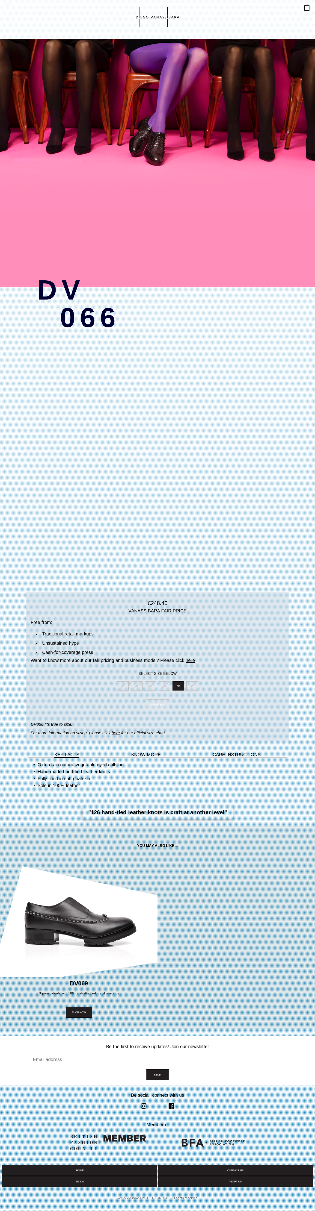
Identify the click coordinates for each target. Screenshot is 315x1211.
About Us (235, 1181)
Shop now (79, 1012)
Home (80, 1170)
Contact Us (235, 1170)
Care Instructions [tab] (237, 754)
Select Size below (157, 674)
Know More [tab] (146, 754)
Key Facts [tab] (66, 754)
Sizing (80, 1181)
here (190, 660)
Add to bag (157, 704)
